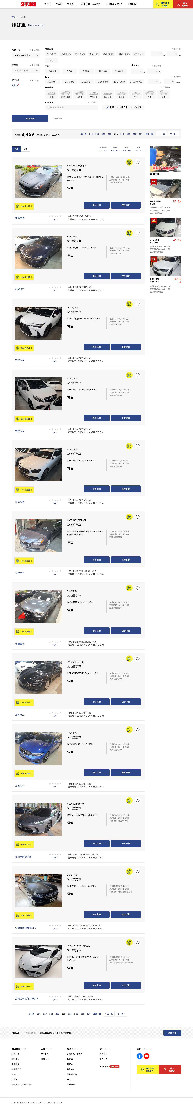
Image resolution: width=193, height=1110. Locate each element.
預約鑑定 (165, 4)
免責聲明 (15, 1064)
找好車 (47, 3)
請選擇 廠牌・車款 (22, 55)
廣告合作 (104, 1059)
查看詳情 (126, 205)
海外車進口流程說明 (91, 3)
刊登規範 (15, 1054)
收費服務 (71, 1084)
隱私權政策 (16, 1069)
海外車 (138, 107)
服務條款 (15, 1059)
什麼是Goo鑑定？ (114, 3)
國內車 (124, 107)
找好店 (59, 3)
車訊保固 (132, 3)
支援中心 (45, 1054)
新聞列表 (172, 1032)
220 (97, 134)
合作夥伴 (104, 1054)
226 (134, 134)
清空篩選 (58, 118)
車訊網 (15, 1079)
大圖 (26, 149)
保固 (69, 1079)
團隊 (14, 1074)
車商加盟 (109, 1066)
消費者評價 (72, 1074)
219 (91, 134)
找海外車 (71, 3)
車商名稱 (49, 102)
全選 (112, 107)
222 (109, 134)
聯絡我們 (97, 205)
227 (141, 134)
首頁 (14, 17)
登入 (185, 4)
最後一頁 (149, 134)
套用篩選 (30, 118)
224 (122, 134)
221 (103, 134)
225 (128, 134)
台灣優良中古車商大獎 (21, 1084)
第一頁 (84, 134)
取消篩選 (35, 50)
